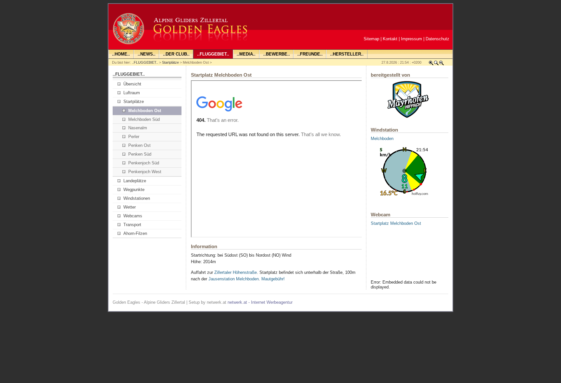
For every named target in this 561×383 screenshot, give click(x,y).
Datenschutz (437, 38)
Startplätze (170, 62)
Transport (132, 224)
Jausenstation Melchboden (233, 278)
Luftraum (131, 92)
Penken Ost (139, 145)
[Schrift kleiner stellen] (441, 64)
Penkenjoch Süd (143, 162)
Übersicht (132, 84)
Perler (133, 136)
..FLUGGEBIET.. (145, 62)
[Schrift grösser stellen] (431, 64)
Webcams (132, 215)
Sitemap (371, 38)
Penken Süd (139, 154)
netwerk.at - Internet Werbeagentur (260, 302)
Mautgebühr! (273, 278)
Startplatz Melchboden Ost (396, 223)
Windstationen (136, 198)
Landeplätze (134, 180)
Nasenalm (137, 127)
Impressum (411, 38)
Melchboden (382, 138)
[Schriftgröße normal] (436, 64)
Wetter (129, 207)
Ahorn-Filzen (135, 233)
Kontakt (390, 38)
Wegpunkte (133, 189)
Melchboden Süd (144, 119)
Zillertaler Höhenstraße (235, 272)
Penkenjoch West (144, 171)
